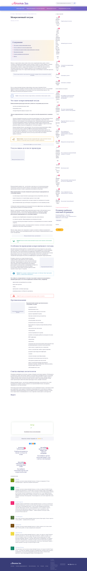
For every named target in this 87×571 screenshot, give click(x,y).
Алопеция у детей (65, 75)
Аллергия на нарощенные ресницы (67, 66)
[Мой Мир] (34, 443)
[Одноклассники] (33, 443)
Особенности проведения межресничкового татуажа (26, 49)
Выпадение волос (51, 8)
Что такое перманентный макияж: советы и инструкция (68, 110)
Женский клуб (20, 8)
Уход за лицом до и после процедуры (23, 47)
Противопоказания (18, 52)
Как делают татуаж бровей (67, 201)
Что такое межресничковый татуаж (22, 45)
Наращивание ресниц (64, 8)
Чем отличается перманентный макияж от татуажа (68, 153)
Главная (13, 13)
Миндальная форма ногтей (18, 159)
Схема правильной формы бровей (17, 312)
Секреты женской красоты (62, 207)
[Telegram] (31, 443)
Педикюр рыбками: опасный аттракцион (64, 211)
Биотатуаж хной (65, 168)
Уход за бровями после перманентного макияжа (67, 192)
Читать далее (59, 220)
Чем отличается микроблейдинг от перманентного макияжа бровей (67, 133)
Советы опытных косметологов (21, 54)
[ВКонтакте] (29, 443)
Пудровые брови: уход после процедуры (68, 121)
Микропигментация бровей (67, 141)
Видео (15, 56)
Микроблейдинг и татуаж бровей (36, 8)
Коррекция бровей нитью (46, 266)
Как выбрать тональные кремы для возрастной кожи (21, 470)
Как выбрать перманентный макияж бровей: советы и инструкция (67, 97)
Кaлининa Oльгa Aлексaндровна (32, 431)
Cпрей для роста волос (66, 21)
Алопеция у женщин (66, 82)
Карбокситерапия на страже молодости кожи (21, 453)
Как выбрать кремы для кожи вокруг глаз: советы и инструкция (44, 457)
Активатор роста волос (66, 43)
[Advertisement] (32, 30)
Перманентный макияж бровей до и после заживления (68, 180)
